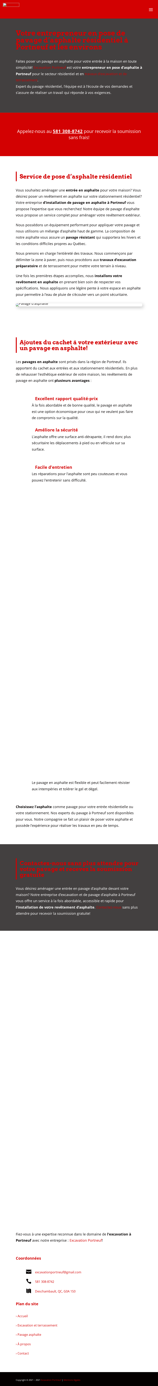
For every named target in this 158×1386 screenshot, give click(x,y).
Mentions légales (72, 1379)
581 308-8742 (68, 131)
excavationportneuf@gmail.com (58, 1272)
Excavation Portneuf (50, 67)
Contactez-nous (108, 907)
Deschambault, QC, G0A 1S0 (55, 1291)
